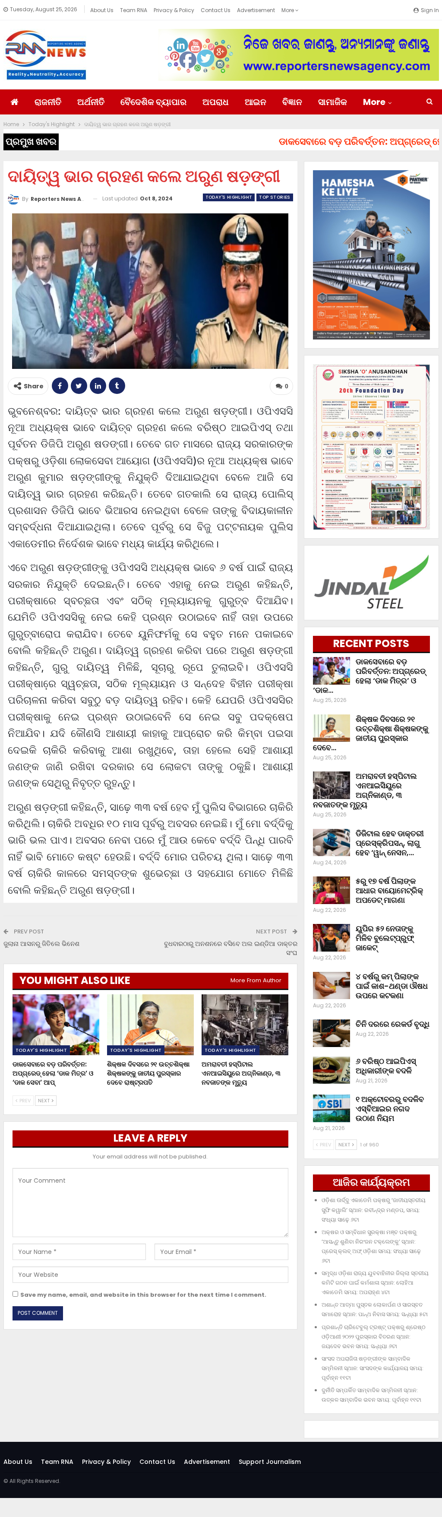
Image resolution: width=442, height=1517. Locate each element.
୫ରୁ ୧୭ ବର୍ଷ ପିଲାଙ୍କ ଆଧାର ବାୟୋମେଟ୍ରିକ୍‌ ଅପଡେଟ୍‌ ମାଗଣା (389, 890)
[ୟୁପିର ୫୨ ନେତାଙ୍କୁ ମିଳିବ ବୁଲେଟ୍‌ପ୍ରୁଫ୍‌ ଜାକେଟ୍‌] (331, 938)
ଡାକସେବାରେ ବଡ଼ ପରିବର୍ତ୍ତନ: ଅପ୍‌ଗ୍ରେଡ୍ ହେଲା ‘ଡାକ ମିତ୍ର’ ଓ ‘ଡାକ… (369, 675)
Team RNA (133, 10)
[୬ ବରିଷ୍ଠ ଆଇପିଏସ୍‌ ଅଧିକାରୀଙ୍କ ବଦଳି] (331, 1070)
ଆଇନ (255, 102)
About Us (102, 10)
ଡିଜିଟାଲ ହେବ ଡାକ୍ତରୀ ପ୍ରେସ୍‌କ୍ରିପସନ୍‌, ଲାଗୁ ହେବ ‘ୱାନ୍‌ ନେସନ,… (390, 843)
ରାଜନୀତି (48, 102)
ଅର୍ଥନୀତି (90, 102)
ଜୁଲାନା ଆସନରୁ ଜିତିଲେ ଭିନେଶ (41, 943)
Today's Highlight (229, 197)
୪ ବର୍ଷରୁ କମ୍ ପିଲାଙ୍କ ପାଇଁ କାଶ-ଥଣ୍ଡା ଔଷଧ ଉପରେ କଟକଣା (392, 986)
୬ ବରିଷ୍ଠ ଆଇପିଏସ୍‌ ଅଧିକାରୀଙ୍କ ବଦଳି (386, 1066)
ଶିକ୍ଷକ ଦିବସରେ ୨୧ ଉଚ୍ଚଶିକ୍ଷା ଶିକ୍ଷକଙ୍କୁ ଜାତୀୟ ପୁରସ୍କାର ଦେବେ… (370, 733)
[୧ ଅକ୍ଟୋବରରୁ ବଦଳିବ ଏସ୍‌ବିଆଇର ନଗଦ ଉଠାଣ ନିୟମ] (331, 1108)
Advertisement (256, 10)
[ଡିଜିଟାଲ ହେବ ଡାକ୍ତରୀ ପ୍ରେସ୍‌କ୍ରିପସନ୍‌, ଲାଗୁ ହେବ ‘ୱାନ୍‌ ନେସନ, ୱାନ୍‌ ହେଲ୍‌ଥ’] (331, 843)
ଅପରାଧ (215, 102)
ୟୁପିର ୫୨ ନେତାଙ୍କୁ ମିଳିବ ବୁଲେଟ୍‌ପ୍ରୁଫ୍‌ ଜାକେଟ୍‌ (385, 938)
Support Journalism (270, 1461)
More (288, 10)
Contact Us (215, 10)
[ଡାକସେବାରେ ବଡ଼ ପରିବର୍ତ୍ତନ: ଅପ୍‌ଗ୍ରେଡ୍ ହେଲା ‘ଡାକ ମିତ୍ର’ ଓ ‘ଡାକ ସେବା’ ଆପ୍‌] (56, 1024)
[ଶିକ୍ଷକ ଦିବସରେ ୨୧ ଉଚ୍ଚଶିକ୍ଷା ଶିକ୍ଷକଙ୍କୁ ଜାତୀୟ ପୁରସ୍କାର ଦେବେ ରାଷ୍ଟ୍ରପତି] (150, 1024)
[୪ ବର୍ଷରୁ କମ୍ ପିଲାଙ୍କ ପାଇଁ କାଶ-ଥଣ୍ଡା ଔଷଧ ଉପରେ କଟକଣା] (331, 986)
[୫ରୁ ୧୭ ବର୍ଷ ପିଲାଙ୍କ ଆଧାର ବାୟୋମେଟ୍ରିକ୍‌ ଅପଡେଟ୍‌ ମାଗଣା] (331, 890)
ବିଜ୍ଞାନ (292, 102)
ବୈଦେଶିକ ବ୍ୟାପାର (153, 102)
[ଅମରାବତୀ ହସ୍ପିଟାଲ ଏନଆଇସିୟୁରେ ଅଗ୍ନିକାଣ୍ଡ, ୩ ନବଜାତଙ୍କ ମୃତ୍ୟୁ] (245, 1024)
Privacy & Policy (174, 10)
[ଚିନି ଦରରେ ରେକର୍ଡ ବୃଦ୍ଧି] (331, 1033)
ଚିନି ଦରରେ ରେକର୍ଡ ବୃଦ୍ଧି (392, 1024)
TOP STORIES (274, 197)
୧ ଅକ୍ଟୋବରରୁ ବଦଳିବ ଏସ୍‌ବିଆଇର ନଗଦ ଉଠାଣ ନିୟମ (390, 1108)
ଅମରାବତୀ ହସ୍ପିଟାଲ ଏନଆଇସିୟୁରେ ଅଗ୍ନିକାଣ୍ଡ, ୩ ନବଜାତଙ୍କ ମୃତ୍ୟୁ (365, 790)
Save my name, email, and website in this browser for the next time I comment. (143, 1295)
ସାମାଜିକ (332, 102)
